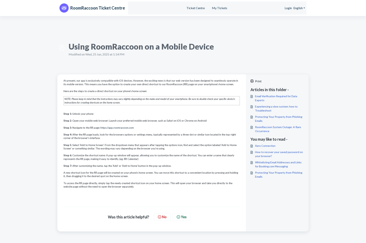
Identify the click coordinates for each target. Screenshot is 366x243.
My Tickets (219, 8)
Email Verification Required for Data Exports (276, 98)
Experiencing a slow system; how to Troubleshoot (276, 108)
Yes (184, 217)
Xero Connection (265, 145)
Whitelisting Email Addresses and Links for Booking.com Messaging (278, 164)
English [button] (298, 8)
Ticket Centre (195, 8)
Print (258, 81)
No (164, 217)
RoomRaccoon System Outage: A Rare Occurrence (278, 129)
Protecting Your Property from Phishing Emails (278, 118)
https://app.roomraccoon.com (117, 127)
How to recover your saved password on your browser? (279, 154)
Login (288, 8)
